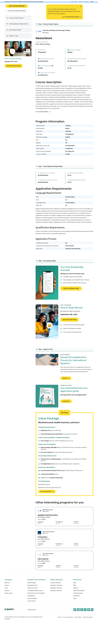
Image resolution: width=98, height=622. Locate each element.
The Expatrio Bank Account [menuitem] (35, 591)
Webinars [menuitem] (76, 588)
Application (39, 249)
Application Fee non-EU (43, 146)
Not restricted (69, 246)
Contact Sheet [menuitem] (31, 610)
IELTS (37, 200)
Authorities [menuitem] (76, 596)
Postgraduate (69, 134)
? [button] (52, 66)
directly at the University (72, 249)
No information (70, 146)
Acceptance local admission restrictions (47, 246)
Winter (67, 128)
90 (66, 205)
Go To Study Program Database (17, 11)
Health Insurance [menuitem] (32, 588)
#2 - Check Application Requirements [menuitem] (17, 24)
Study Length (40, 148)
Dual (37, 140)
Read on (65, 378)
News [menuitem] (74, 598)
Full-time (68, 131)
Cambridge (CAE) (40, 203)
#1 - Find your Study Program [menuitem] (15, 18)
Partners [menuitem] (7, 591)
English (67, 137)
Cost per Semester (41, 154)
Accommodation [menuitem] (32, 598)
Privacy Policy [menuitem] (77, 617)
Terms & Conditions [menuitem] (68, 617)
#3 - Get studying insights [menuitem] (14, 30)
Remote (38, 143)
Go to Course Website (42, 111)
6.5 (66, 200)
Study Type (39, 134)
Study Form (39, 131)
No (66, 140)
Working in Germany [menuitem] (56, 588)
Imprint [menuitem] (60, 617)
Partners (86, 1)
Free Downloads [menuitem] (78, 593)
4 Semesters (69, 148)
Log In (91, 1)
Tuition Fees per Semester (43, 151)
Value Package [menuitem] (31, 583)
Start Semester (40, 128)
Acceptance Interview (42, 243)
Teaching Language (41, 137)
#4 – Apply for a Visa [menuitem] (12, 36)
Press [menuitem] (6, 588)
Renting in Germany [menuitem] (56, 591)
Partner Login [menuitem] (8, 593)
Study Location (40, 126)
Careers (81, 1)
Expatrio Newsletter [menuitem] (79, 591)
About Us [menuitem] (7, 583)
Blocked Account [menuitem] (32, 585)
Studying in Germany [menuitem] (56, 585)
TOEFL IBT (39, 205)
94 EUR (67, 154)
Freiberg (68, 126)
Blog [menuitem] (74, 583)
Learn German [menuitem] (31, 601)
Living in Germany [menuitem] (55, 583)
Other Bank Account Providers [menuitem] (36, 593)
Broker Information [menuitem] (88, 617)
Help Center (74, 1)
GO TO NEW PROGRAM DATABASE (71, 16)
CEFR (37, 197)
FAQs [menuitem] (74, 585)
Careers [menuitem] (7, 585)
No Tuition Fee (69, 151)
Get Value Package (46, 491)
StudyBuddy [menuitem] (31, 596)
